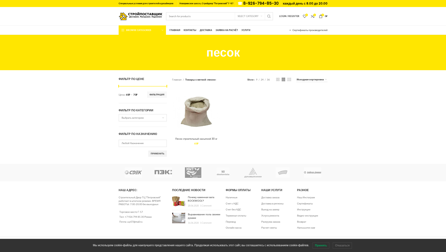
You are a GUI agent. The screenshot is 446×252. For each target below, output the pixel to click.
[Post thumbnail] (178, 201)
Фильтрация (156, 94)
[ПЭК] (163, 172)
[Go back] (202, 52)
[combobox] (143, 117)
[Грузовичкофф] (283, 172)
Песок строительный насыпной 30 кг (196, 139)
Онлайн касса (233, 227)
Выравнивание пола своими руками (204, 216)
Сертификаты (305, 203)
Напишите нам (306, 227)
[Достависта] (223, 172)
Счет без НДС (233, 209)
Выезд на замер (270, 209)
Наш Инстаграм (306, 197)
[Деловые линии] (253, 172)
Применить (157, 153)
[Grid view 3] (283, 79)
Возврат (301, 221)
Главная (177, 79)
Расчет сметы (269, 227)
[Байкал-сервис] (312, 172)
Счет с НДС (232, 203)
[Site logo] (140, 15)
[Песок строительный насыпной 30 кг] (196, 111)
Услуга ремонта (270, 215)
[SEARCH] (269, 16)
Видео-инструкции (307, 215)
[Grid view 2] (278, 79)
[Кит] (193, 172)
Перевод (231, 221)
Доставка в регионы (272, 203)
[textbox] (143, 117)
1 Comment (206, 205)
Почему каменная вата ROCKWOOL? (201, 198)
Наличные (231, 197)
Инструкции (303, 209)
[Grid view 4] (289, 79)
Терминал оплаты (236, 215)
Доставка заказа (270, 197)
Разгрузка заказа (270, 221)
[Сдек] (133, 172)
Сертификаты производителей (310, 30)
